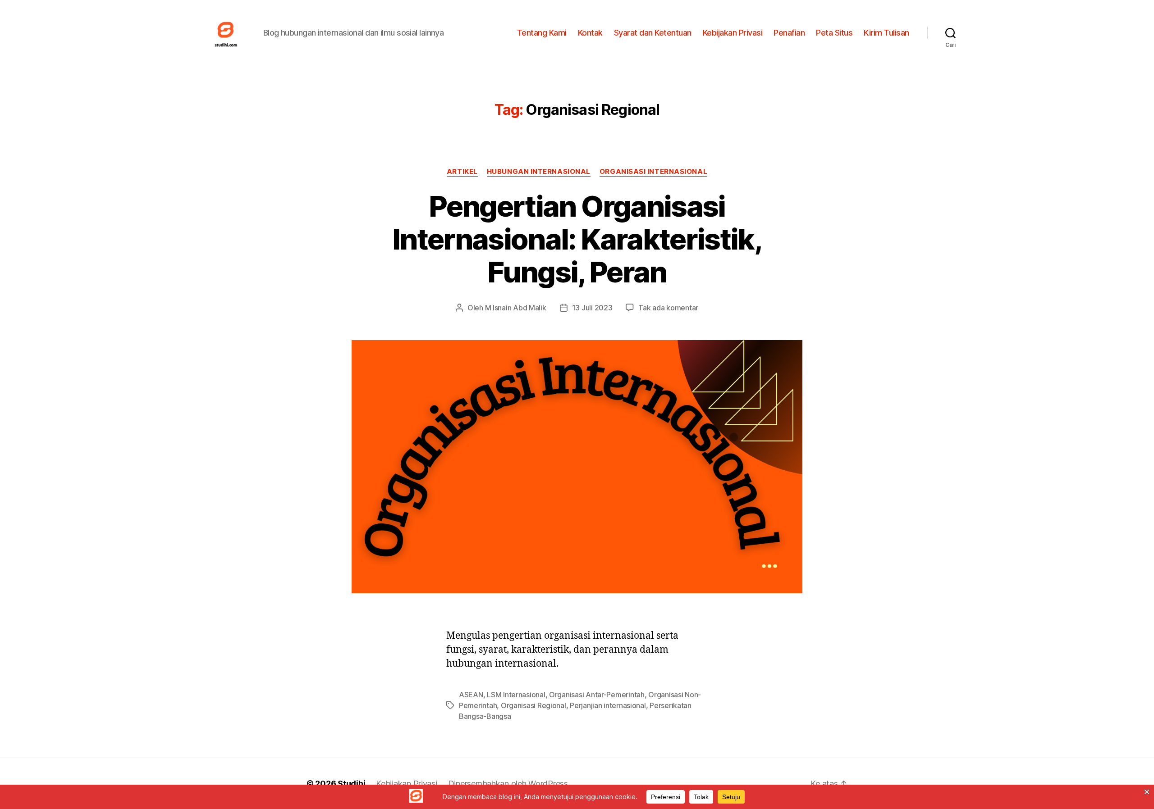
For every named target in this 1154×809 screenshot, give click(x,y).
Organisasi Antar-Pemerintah (597, 694)
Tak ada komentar (668, 307)
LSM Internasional (516, 694)
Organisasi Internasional (653, 172)
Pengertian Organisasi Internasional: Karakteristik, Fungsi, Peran (577, 239)
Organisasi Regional (533, 705)
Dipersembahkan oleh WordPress (508, 783)
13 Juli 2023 (592, 307)
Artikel (462, 172)
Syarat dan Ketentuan (652, 32)
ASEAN (471, 694)
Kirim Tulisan (886, 32)
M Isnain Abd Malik (515, 307)
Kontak (590, 32)
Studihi (351, 783)
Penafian (789, 32)
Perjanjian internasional (608, 705)
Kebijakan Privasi (733, 32)
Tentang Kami (542, 32)
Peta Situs (834, 32)
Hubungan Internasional (539, 172)
